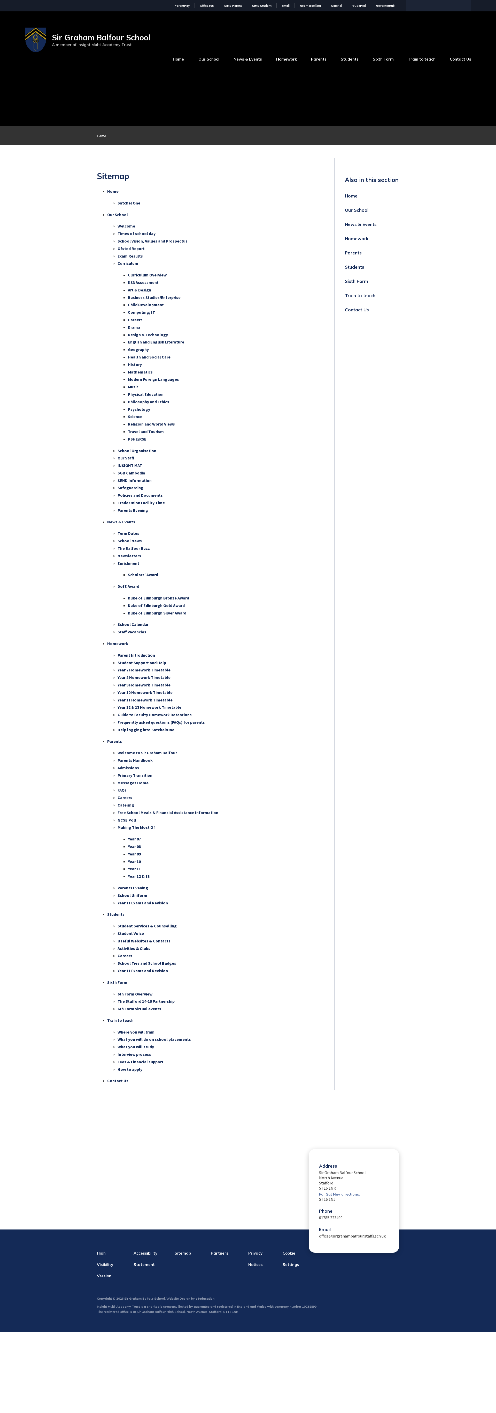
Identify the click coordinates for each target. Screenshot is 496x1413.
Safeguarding (130, 487)
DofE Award (128, 586)
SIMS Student (262, 6)
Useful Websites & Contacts (144, 940)
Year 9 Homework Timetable (144, 684)
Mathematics (140, 372)
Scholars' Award (143, 574)
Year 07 (134, 838)
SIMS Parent (233, 6)
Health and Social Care (149, 357)
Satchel (336, 6)
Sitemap (183, 1253)
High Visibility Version (105, 1264)
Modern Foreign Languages (153, 379)
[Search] (466, 5)
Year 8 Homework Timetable (144, 677)
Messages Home (133, 782)
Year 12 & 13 (139, 876)
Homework (117, 643)
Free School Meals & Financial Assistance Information (168, 812)
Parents (114, 741)
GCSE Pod (127, 820)
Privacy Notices (255, 1259)
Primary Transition (135, 775)
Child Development (146, 304)
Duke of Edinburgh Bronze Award (158, 598)
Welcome (126, 226)
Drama (134, 327)
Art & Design (139, 289)
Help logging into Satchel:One (146, 729)
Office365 (207, 6)
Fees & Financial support (141, 1061)
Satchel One (129, 203)
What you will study (136, 1046)
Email (286, 6)
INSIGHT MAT (130, 465)
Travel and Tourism (146, 431)
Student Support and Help (142, 662)
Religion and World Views (151, 424)
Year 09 (134, 853)
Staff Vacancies (132, 631)
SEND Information (135, 480)
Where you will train (136, 1032)
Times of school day (137, 233)
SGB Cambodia (131, 472)
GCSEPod (359, 6)
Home (101, 136)
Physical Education (146, 394)
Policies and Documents (140, 495)
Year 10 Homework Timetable (145, 692)
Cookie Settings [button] (291, 1259)
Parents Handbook (135, 760)
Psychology (139, 409)
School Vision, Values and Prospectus (153, 241)
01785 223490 (331, 1217)
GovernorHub (385, 6)
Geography (138, 349)
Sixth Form (117, 982)
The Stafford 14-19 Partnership (146, 1001)
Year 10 (134, 861)
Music (133, 386)
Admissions (128, 767)
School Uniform (132, 895)
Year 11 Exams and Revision (143, 902)
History (135, 364)
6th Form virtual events (139, 1008)
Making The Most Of (136, 827)
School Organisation (137, 450)
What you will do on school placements (154, 1039)
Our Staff (126, 457)
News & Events (121, 521)
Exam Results (130, 256)
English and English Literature (156, 342)
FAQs (122, 790)
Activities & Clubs (134, 948)
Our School (117, 214)
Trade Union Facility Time (141, 502)
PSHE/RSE (137, 439)
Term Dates (128, 533)
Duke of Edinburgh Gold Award (156, 605)
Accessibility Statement (145, 1259)
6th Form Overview (135, 994)
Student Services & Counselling (147, 925)
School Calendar (133, 624)
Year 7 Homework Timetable (144, 669)
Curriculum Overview (147, 274)
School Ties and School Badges (147, 963)
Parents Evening (133, 510)
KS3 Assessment (143, 282)
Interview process (134, 1054)
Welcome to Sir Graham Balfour (147, 752)
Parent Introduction (136, 655)
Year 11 (134, 868)
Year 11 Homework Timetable (145, 699)
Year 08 (134, 846)
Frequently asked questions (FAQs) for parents (161, 722)
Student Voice (131, 933)
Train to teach (120, 1020)
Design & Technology (148, 334)
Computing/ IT (141, 312)
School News (130, 540)
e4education (205, 1298)
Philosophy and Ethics (148, 401)
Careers (135, 319)
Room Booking (310, 6)
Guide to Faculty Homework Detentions (155, 714)
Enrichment (128, 563)
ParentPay (182, 6)
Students (116, 914)
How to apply (130, 1069)
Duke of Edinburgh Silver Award (157, 613)
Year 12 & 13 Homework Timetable (149, 707)
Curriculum (128, 263)
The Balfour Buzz (134, 548)
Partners (219, 1253)
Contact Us (117, 1080)
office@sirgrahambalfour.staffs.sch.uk (352, 1236)
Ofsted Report (131, 248)
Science (135, 416)
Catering (126, 805)
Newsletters (129, 555)
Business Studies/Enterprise (154, 297)
